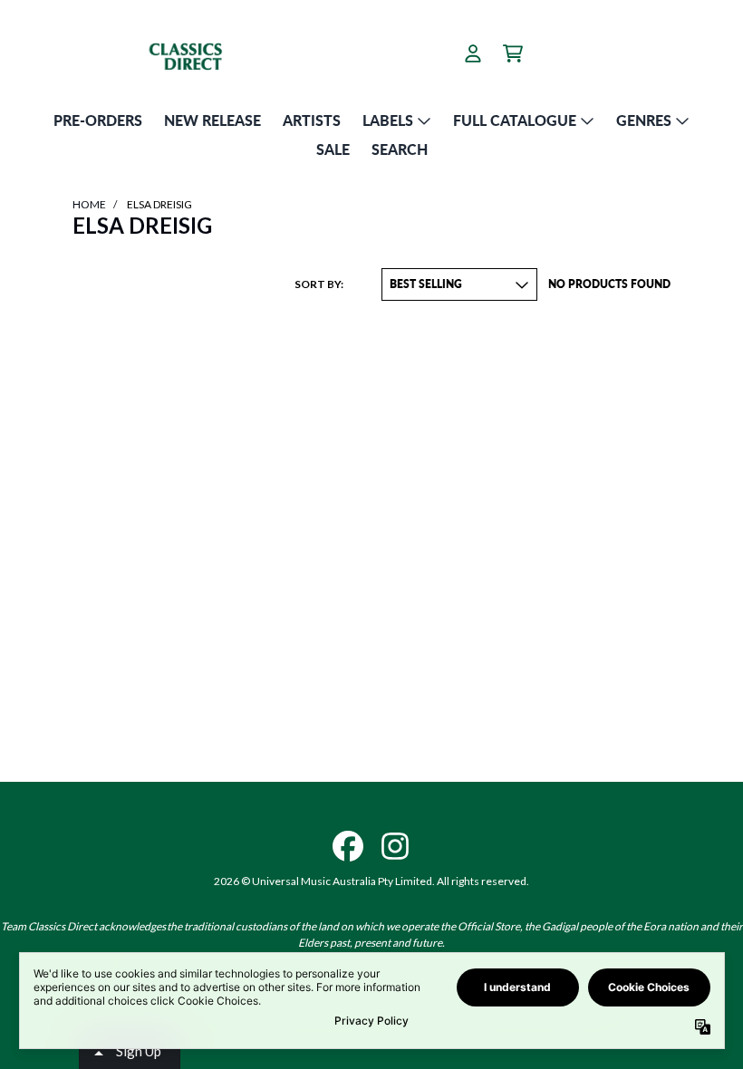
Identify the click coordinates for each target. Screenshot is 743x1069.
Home (89, 204)
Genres (643, 120)
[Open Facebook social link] (348, 846)
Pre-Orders (97, 120)
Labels (387, 120)
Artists (312, 120)
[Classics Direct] (204, 53)
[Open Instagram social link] (395, 846)
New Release (212, 120)
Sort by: (318, 284)
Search (400, 149)
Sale (333, 149)
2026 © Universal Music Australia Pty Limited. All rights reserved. (371, 881)
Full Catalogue (514, 120)
